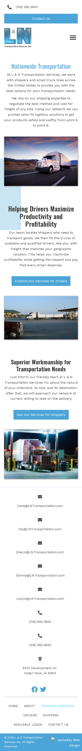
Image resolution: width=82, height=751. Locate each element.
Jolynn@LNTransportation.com (40, 599)
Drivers (30, 715)
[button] (41, 18)
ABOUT (29, 706)
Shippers (51, 715)
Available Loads (28, 724)
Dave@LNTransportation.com (40, 506)
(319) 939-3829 (40, 622)
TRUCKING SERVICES (57, 706)
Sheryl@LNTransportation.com (40, 552)
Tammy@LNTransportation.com (40, 575)
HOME (13, 706)
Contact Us (58, 724)
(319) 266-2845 (27, 7)
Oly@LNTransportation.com (40, 529)
